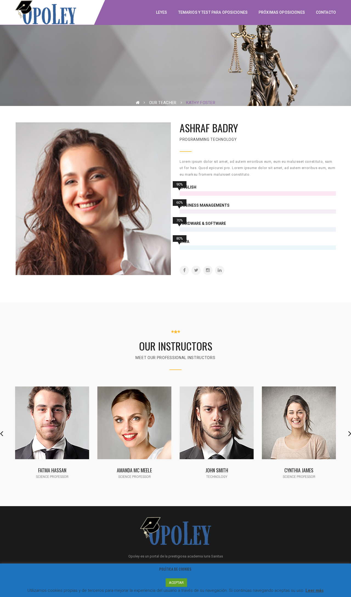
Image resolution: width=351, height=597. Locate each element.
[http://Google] (61, 429)
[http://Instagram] (208, 270)
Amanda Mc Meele (134, 470)
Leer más (314, 590)
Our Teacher (162, 102)
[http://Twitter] (196, 270)
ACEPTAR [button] (176, 583)
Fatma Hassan (52, 470)
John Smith (216, 470)
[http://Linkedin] (219, 270)
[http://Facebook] (184, 270)
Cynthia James (298, 470)
